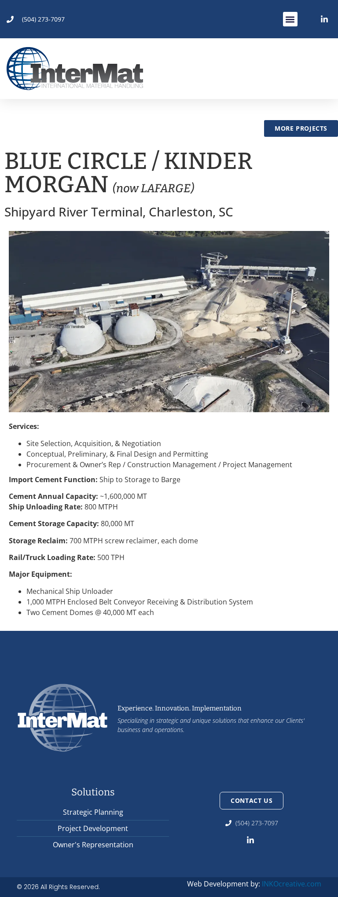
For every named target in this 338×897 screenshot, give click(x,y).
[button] (290, 19)
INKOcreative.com (291, 884)
